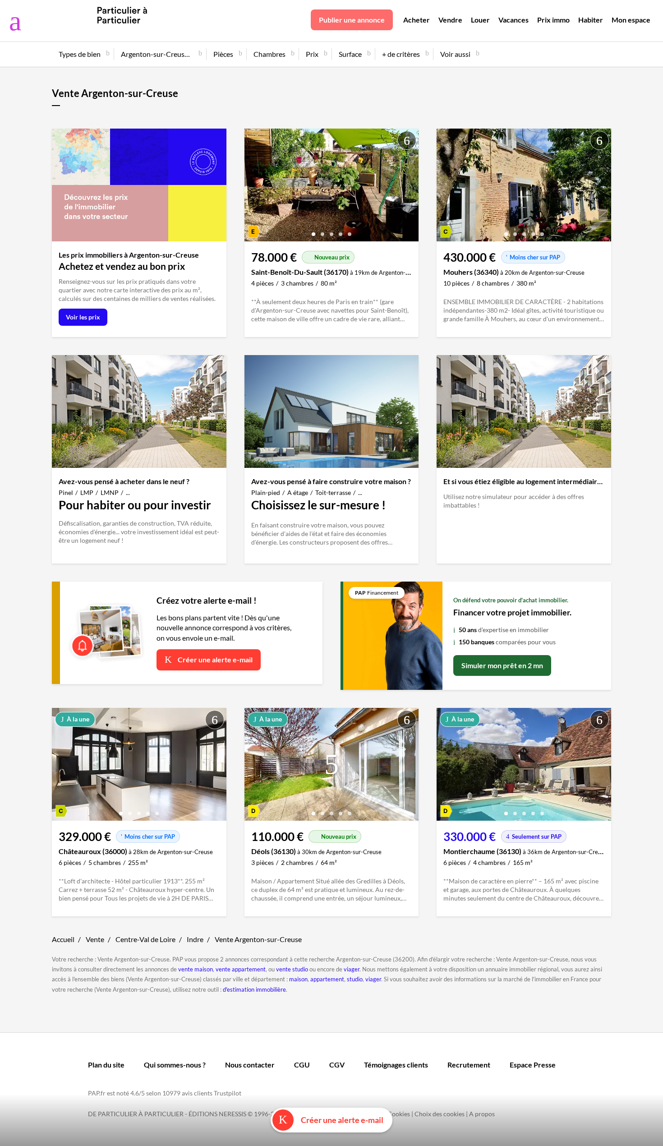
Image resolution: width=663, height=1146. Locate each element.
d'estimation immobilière (254, 989)
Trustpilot (227, 1093)
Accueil (63, 939)
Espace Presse (533, 1064)
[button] (313, 230)
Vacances (513, 19)
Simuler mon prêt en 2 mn (502, 665)
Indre (195, 939)
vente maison (195, 969)
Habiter (590, 19)
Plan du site (106, 1064)
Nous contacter (250, 1064)
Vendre (450, 19)
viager (351, 969)
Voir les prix (83, 317)
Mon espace (631, 19)
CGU (302, 1064)
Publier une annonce (352, 19)
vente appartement (241, 969)
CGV (337, 1064)
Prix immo (553, 19)
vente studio (292, 969)
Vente (95, 939)
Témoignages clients (396, 1064)
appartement (327, 979)
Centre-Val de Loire (145, 939)
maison (298, 979)
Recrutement (468, 1064)
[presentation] (253, 187)
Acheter (416, 19)
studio (355, 979)
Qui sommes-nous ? (175, 1064)
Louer (480, 19)
